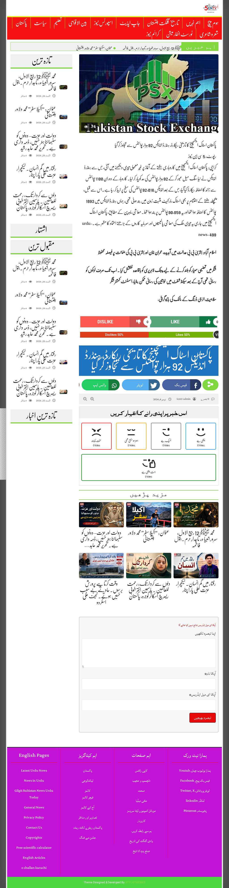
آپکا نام (210, 673)
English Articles (34, 857)
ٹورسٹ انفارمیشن (179, 34)
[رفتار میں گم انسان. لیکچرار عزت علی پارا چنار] (63, 176)
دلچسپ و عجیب (141, 780)
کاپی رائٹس (141, 770)
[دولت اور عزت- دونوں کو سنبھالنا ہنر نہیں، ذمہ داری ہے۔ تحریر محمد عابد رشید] (63, 147)
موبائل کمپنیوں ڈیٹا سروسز (141, 811)
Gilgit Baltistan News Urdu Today (34, 794)
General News (34, 807)
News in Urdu (34, 780)
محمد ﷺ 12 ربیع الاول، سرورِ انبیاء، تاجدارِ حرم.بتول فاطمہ (154, 48)
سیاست (40, 23)
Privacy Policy (34, 817)
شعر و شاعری (208, 34)
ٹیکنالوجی (87, 780)
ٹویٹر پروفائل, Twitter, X (195, 790)
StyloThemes (135, 882)
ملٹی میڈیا (141, 801)
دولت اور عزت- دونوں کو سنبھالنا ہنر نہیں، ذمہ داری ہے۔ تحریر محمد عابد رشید (35, 141)
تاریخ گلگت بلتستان (163, 23)
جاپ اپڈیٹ (130, 23)
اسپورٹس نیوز (103, 23)
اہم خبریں (193, 23)
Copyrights (34, 837)
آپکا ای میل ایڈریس (202, 694)
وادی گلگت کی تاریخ (141, 841)
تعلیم (57, 23)
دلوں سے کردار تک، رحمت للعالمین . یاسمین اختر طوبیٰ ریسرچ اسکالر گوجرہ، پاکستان (34, 201)
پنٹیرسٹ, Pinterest (195, 811)
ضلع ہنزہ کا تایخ (141, 851)
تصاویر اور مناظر (87, 817)
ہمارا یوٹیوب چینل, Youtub (195, 770)
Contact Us (34, 827)
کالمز (87, 790)
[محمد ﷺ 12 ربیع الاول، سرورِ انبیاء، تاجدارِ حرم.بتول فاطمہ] (63, 87)
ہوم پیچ (212, 23)
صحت (141, 790)
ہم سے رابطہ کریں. (141, 831)
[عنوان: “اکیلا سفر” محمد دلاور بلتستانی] (63, 117)
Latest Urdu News (34, 770)
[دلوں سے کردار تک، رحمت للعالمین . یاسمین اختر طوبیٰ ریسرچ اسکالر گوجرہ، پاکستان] (63, 206)
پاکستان (21, 23)
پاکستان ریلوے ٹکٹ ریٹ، (87, 827)
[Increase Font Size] (92, 399)
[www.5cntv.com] (210, 8)
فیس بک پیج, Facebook (195, 780)
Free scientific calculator (34, 847)
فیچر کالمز (87, 797)
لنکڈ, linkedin (195, 801)
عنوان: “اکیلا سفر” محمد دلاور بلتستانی (94, 48)
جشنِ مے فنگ (87, 837)
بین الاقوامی (77, 23)
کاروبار (141, 821)
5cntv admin (183, 399)
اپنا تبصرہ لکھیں (205, 633)
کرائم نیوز (152, 34)
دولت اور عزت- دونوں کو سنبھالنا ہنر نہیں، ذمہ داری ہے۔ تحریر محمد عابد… (101, 538)
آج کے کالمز (87, 807)
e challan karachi (34, 868)
